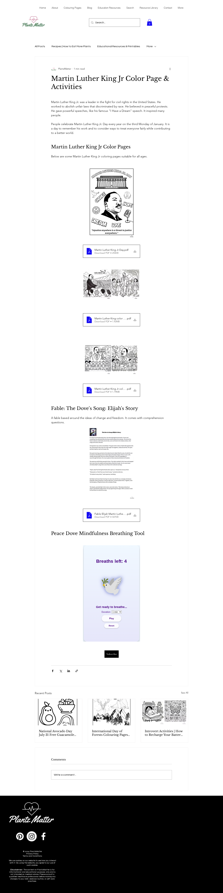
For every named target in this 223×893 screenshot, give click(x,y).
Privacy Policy (32, 854)
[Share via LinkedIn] (68, 670)
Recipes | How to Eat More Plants (71, 46)
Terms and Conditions (32, 856)
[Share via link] (76, 670)
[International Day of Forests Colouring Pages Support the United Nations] (111, 712)
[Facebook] (43, 836)
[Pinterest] (20, 836)
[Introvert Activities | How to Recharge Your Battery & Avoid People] (164, 712)
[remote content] (111, 593)
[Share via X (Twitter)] (60, 670)
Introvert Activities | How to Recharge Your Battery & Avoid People (164, 733)
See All (184, 692)
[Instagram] (32, 836)
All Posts (40, 46)
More (150, 46)
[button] (149, 22)
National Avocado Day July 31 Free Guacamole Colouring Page (56, 733)
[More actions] (170, 69)
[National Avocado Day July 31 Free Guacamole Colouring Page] (58, 712)
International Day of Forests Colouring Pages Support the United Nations (110, 733)
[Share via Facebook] (52, 670)
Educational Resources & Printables (118, 46)
